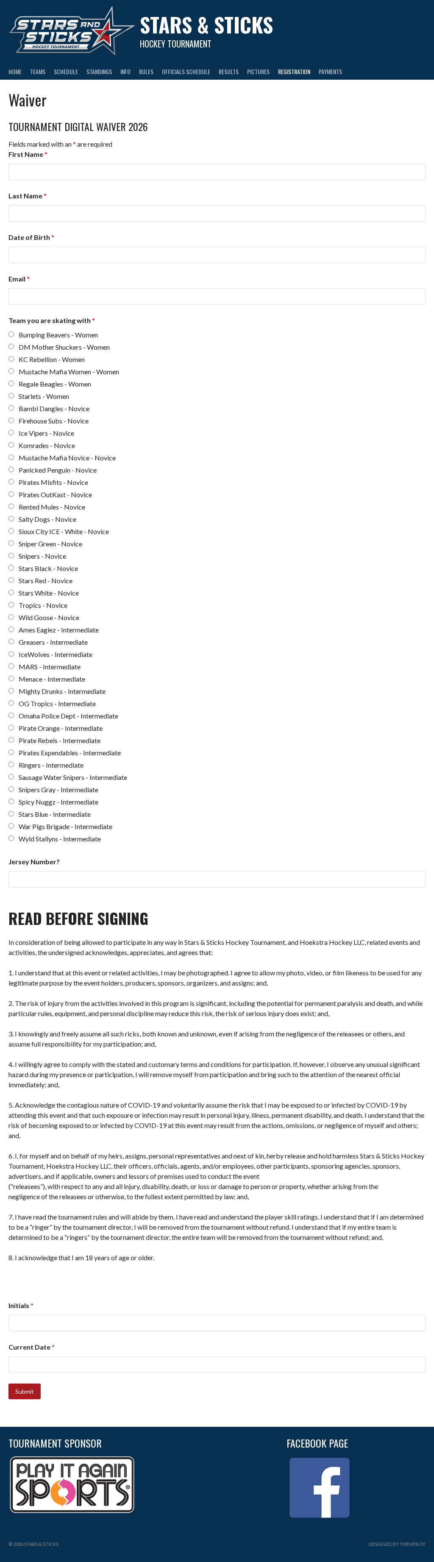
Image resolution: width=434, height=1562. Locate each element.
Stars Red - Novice (45, 580)
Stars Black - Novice (48, 568)
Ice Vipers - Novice (46, 433)
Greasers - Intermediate (53, 642)
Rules (146, 71)
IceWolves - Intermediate (55, 654)
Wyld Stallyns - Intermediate (60, 839)
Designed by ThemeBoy (397, 1544)
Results (229, 71)
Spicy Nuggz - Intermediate (58, 802)
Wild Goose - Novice (49, 617)
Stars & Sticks (206, 24)
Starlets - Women (44, 396)
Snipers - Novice (42, 556)
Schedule (66, 71)
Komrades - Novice (47, 445)
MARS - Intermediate (50, 667)
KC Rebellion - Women (52, 359)
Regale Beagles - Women (55, 384)
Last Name (27, 196)
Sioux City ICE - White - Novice (64, 531)
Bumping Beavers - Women (58, 335)
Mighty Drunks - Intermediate (62, 691)
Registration (294, 71)
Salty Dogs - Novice (47, 519)
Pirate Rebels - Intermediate (59, 740)
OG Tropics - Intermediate (57, 703)
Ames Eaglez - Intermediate (59, 630)
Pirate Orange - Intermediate (61, 728)
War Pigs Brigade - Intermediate (65, 826)
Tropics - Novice (43, 605)
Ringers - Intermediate (51, 765)
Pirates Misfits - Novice (53, 482)
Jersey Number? (34, 862)
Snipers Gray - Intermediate (58, 789)
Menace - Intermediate (52, 679)
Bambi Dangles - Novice (54, 408)
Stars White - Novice (49, 593)
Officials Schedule (186, 71)
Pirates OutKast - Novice (55, 494)
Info (125, 71)
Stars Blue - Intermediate (55, 814)
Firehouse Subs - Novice (54, 421)
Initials (20, 1305)
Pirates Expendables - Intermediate (70, 753)
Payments (330, 71)
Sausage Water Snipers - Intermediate (73, 777)
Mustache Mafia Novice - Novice (67, 458)
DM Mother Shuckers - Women (64, 347)
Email (19, 279)
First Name (27, 154)
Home (15, 71)
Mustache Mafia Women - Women (69, 372)
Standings (99, 71)
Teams (37, 71)
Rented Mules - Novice (52, 507)
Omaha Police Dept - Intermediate (68, 716)
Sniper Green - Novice (50, 544)
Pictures (258, 71)
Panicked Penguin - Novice (58, 470)
